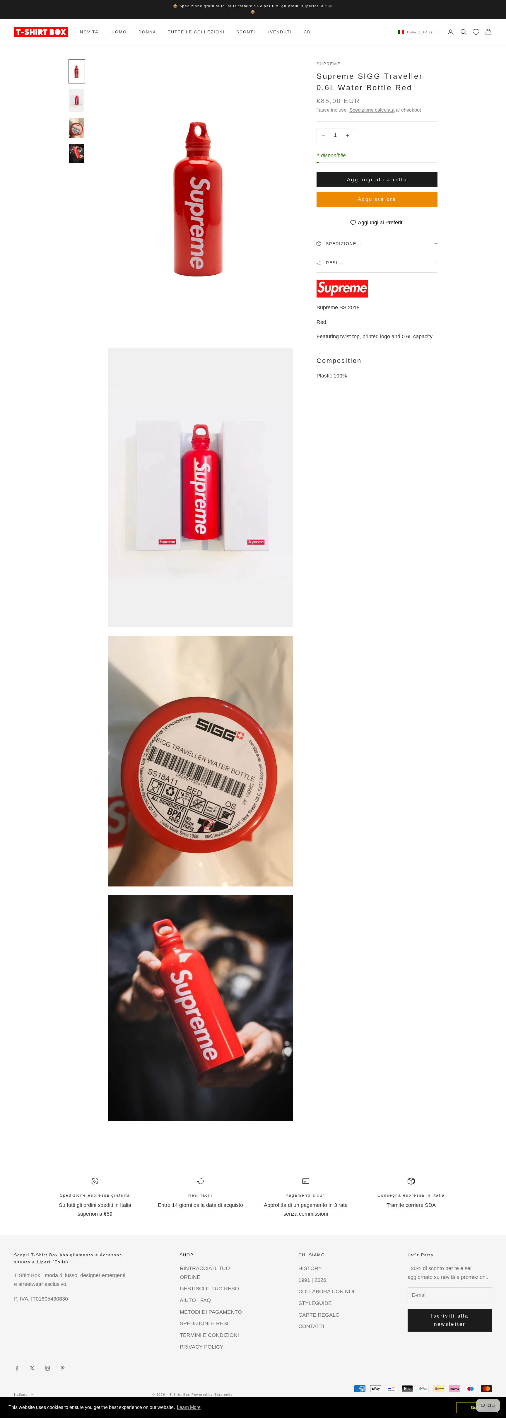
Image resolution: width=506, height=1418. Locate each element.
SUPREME (329, 63)
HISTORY (310, 1268)
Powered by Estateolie (212, 1394)
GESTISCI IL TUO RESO (209, 1288)
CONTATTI (311, 1326)
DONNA (147, 32)
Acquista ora (377, 199)
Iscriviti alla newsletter (450, 1320)
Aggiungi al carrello (377, 179)
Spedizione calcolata (371, 110)
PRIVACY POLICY (201, 1347)
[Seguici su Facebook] (17, 1368)
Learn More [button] (189, 1407)
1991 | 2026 (312, 1280)
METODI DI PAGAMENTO (211, 1312)
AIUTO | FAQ (195, 1300)
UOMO (119, 32)
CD (307, 32)
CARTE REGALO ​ (319, 1315)
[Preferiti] (476, 32)
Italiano (21, 1394)
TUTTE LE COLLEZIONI (196, 32)
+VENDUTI (279, 32)
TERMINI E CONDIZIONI (209, 1335)
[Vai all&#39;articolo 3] (77, 128)
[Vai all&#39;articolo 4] (77, 153)
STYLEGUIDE (315, 1303)
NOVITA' (90, 32)
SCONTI (245, 32)
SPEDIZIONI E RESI (204, 1323)
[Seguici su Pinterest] (63, 1368)
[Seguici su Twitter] (32, 1368)
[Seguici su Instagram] (47, 1368)
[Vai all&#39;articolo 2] (77, 100)
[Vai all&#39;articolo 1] (77, 71)
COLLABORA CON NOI (326, 1291)
